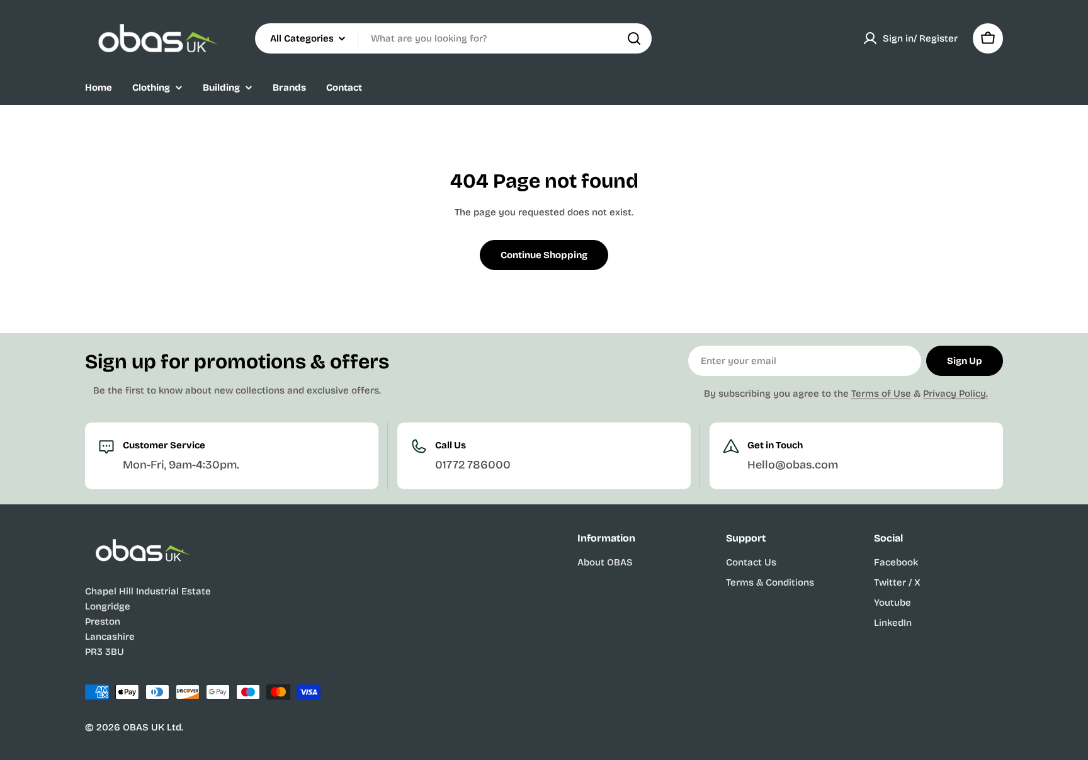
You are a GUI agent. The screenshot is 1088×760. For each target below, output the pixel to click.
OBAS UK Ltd (152, 727)
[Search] (634, 38)
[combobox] (453, 38)
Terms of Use (881, 393)
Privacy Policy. (955, 393)
